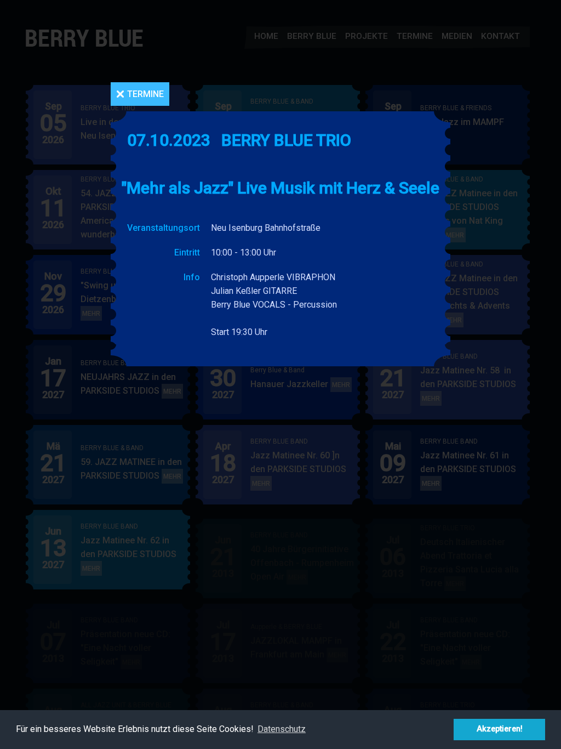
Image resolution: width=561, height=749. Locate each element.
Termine (145, 94)
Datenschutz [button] (281, 729)
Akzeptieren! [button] (500, 729)
